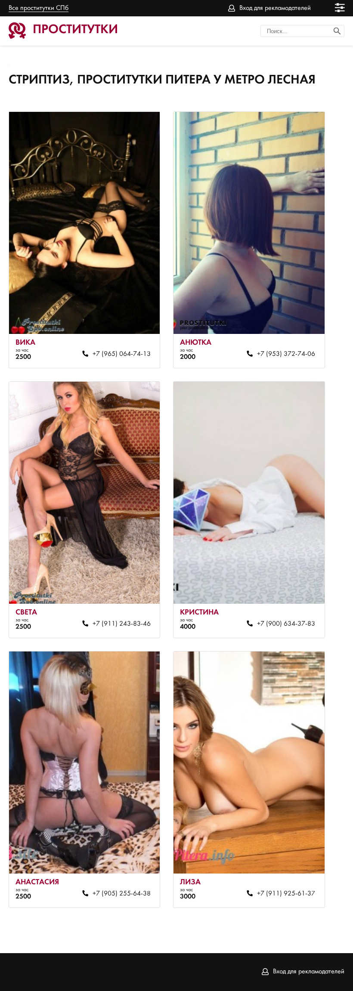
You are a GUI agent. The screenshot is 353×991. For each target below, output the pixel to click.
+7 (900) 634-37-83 (286, 624)
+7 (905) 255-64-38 (122, 893)
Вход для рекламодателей (275, 8)
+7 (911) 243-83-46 (122, 624)
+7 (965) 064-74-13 (122, 354)
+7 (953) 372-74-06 (286, 354)
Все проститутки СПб (38, 8)
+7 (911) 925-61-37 (286, 893)
